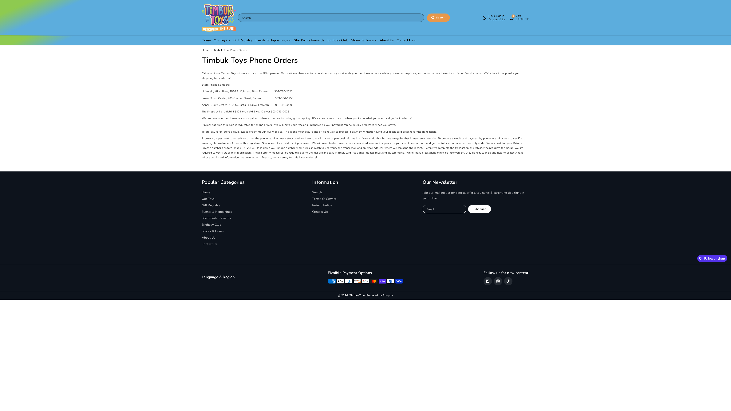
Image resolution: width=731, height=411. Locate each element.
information (325, 182)
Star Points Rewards (216, 218)
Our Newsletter (440, 182)
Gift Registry (211, 205)
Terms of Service (324, 199)
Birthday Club (211, 225)
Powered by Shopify (379, 295)
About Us (208, 238)
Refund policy (322, 205)
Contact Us (209, 244)
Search (440, 17)
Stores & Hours (213, 231)
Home (205, 50)
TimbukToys (358, 295)
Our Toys (208, 199)
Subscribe (479, 209)
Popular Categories (223, 182)
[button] (519, 17)
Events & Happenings (217, 212)
